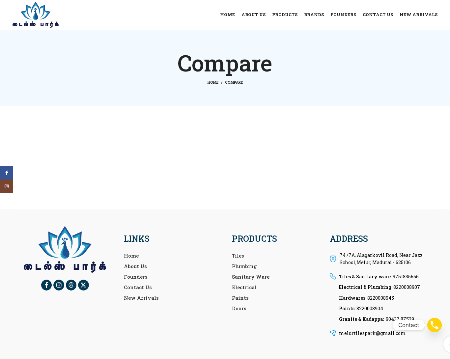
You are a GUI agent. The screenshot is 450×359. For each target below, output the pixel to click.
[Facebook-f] (46, 285)
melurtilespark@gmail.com (372, 333)
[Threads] (71, 285)
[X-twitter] (83, 285)
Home (213, 82)
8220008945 (380, 298)
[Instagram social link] (6, 186)
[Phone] (434, 325)
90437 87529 (400, 319)
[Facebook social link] (6, 173)
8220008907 (406, 287)
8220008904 (369, 308)
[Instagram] (58, 285)
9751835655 (406, 276)
